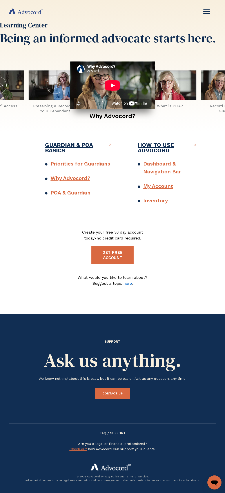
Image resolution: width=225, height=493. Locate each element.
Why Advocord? (112, 116)
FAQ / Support (112, 433)
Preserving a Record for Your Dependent (55, 108)
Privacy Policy (110, 476)
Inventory (155, 201)
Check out (78, 449)
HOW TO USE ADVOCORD (156, 147)
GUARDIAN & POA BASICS (69, 147)
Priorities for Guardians (80, 164)
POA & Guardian (71, 193)
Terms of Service (136, 476)
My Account (158, 186)
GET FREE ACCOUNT (112, 255)
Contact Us (112, 393)
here (127, 283)
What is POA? (170, 106)
